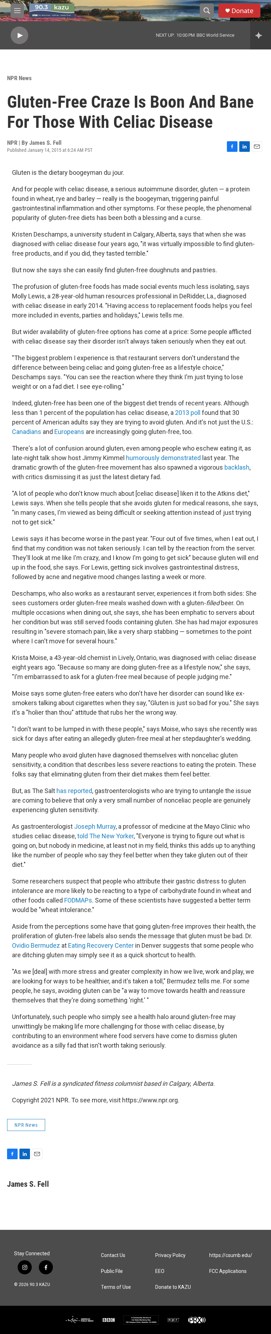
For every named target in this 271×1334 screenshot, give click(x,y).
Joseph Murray (95, 826)
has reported (74, 790)
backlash (236, 467)
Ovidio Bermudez (36, 945)
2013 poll (187, 412)
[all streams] (260, 35)
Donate (242, 10)
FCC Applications (228, 1271)
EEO (159, 1271)
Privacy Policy (170, 1255)
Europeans (69, 431)
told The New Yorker (105, 836)
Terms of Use (116, 1287)
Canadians (26, 431)
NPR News (19, 78)
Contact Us (113, 1255)
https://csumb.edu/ (230, 1255)
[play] (19, 35)
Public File (112, 1271)
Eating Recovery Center (101, 945)
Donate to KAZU (173, 1287)
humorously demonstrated (163, 457)
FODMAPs (78, 900)
